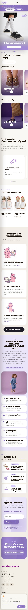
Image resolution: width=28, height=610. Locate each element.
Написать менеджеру (14, 329)
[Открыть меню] (25, 2)
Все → (25, 67)
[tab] (13, 51)
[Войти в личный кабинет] (17, 2)
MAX (12, 584)
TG (7, 584)
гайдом (18, 265)
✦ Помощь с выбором (8, 62)
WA (3, 584)
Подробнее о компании (13, 367)
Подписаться (11, 522)
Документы (4, 592)
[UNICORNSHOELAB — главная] (4, 2)
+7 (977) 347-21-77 (7, 574)
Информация (5, 588)
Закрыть (19, 9)
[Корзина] (21, 2)
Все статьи (21, 459)
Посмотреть (10, 9)
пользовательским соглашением (10, 528)
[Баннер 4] (14, 31)
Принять (21, 606)
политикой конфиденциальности (10, 527)
